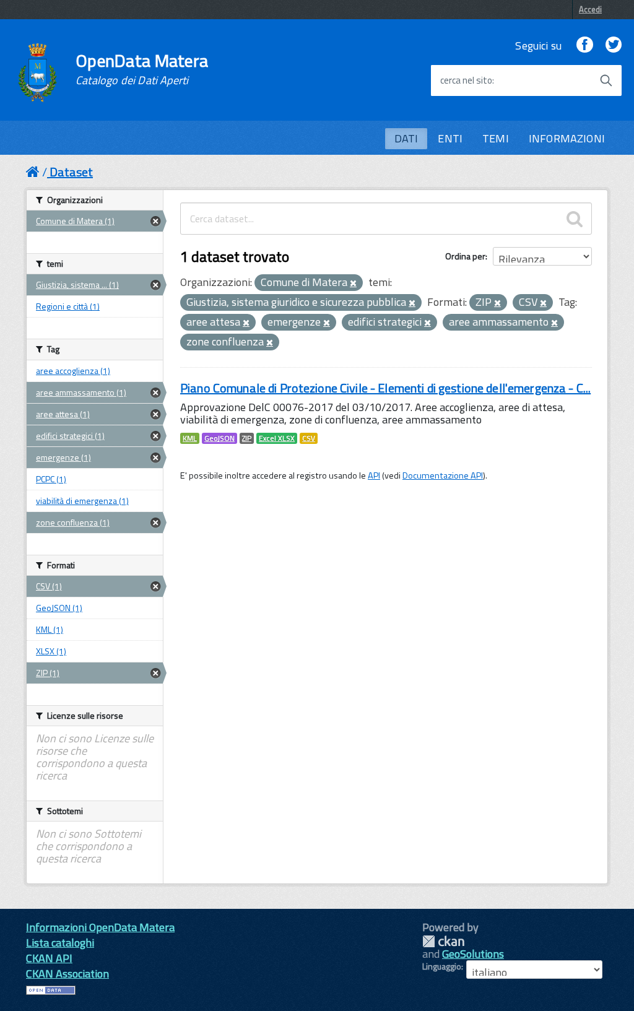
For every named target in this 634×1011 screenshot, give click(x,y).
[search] (575, 218)
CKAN (443, 941)
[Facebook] (584, 45)
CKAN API (49, 958)
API (374, 475)
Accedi (590, 9)
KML (190, 438)
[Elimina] (353, 284)
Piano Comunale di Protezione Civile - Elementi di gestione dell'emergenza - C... (385, 387)
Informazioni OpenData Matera (100, 927)
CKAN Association (67, 973)
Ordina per (465, 256)
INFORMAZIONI (567, 138)
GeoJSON (219, 438)
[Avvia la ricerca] (606, 80)
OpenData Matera (142, 69)
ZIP (246, 438)
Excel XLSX (277, 438)
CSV (308, 438)
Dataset (71, 171)
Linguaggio (441, 966)
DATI (406, 138)
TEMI (495, 138)
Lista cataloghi (60, 942)
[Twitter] (614, 45)
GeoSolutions (473, 953)
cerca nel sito (466, 80)
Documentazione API (442, 475)
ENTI (450, 138)
